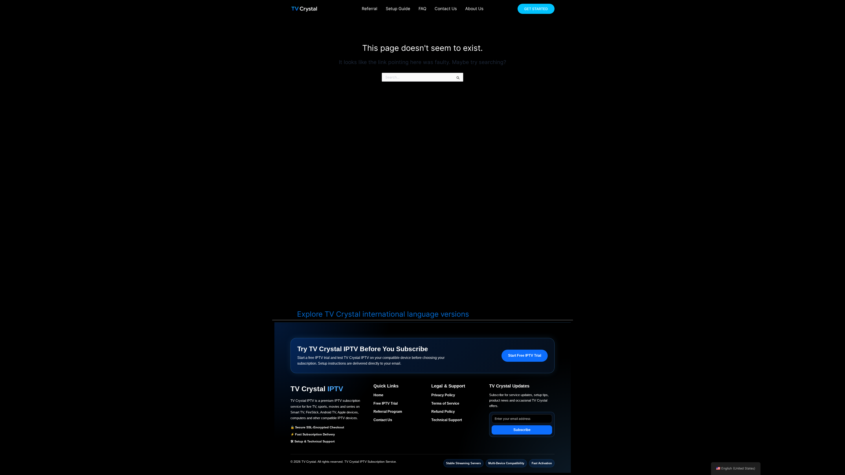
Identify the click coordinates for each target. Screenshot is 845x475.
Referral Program (387, 411)
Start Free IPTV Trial (524, 355)
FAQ (422, 8)
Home (378, 395)
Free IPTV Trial (385, 403)
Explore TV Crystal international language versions (383, 314)
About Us (474, 8)
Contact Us (446, 8)
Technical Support (446, 420)
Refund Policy (443, 411)
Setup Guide (398, 8)
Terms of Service (445, 403)
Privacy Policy (443, 395)
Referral (369, 8)
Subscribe (522, 430)
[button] (536, 9)
